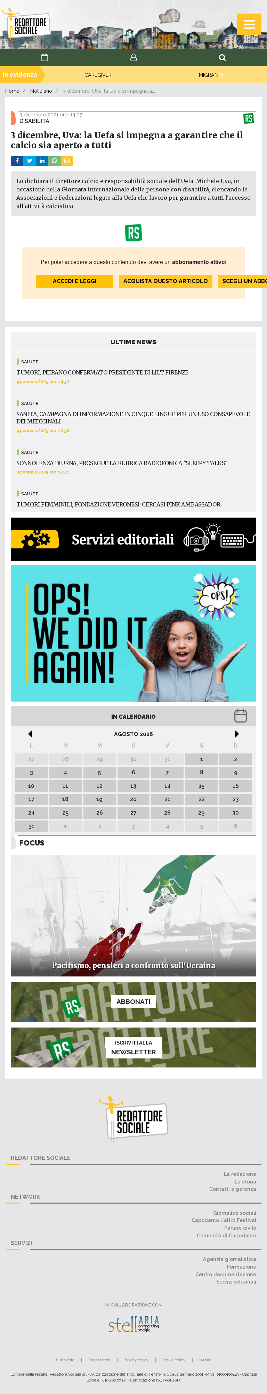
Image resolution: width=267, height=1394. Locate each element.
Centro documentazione (225, 1274)
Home (12, 91)
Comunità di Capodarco (226, 1235)
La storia (245, 1182)
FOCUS (31, 843)
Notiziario (41, 91)
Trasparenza (99, 1360)
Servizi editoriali (236, 1282)
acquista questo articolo (165, 281)
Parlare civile (240, 1228)
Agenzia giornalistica (229, 1259)
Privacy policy (135, 1360)
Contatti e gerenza (232, 1189)
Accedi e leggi (74, 281)
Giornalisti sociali (234, 1213)
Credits (205, 1360)
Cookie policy (173, 1360)
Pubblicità (65, 1360)
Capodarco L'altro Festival (224, 1220)
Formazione (241, 1267)
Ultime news (134, 342)
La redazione (240, 1174)
